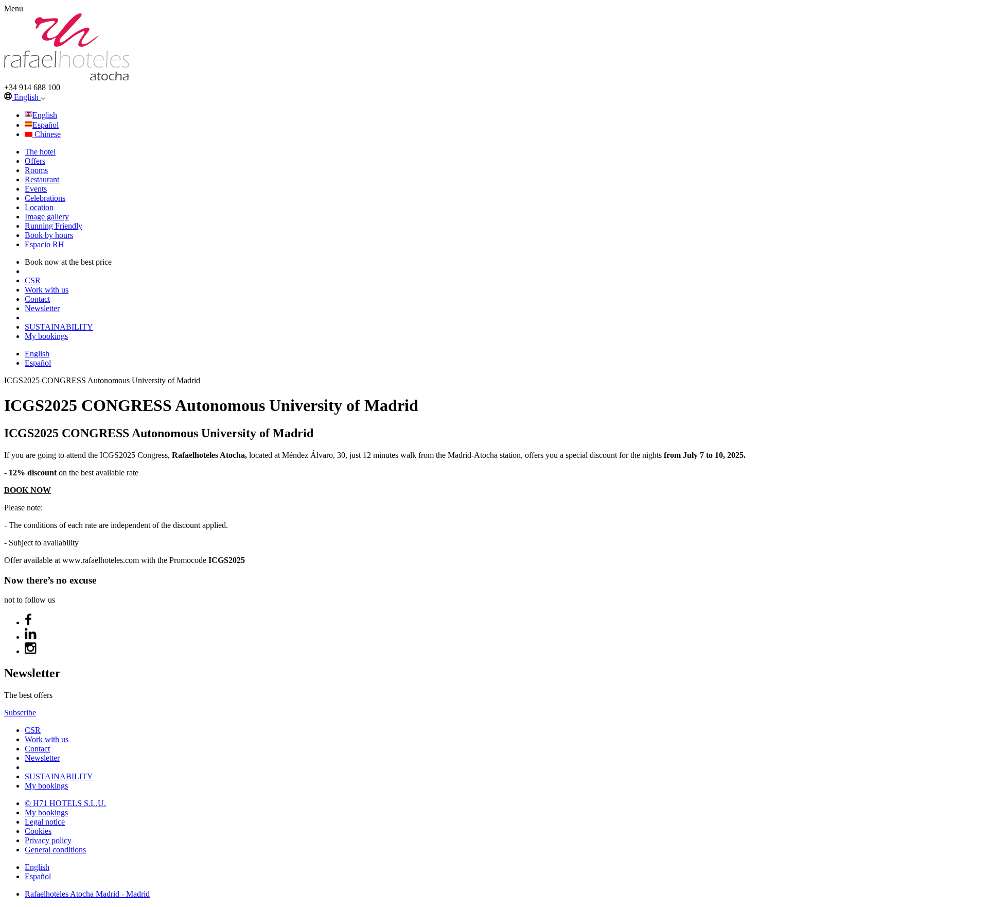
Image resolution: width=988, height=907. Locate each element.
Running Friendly (53, 225)
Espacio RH (44, 244)
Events (36, 188)
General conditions (55, 849)
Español (45, 125)
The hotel (40, 151)
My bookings (46, 336)
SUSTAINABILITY (59, 326)
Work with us (46, 289)
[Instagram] (31, 651)
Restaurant (42, 179)
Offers (35, 161)
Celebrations (45, 198)
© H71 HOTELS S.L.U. (65, 803)
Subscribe (20, 712)
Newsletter (42, 308)
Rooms (36, 170)
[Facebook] (28, 622)
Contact (37, 299)
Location (39, 207)
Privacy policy (48, 840)
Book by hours (49, 235)
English (27, 97)
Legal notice (45, 821)
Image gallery (47, 216)
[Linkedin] (31, 636)
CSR (33, 280)
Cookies (38, 831)
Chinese (47, 134)
